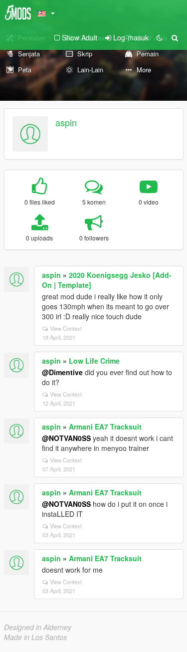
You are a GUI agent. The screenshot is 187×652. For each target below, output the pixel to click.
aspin (66, 122)
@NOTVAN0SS (66, 438)
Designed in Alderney (37, 627)
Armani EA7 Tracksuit (105, 427)
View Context (66, 328)
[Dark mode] (160, 37)
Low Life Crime (94, 361)
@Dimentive (62, 372)
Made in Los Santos (35, 637)
